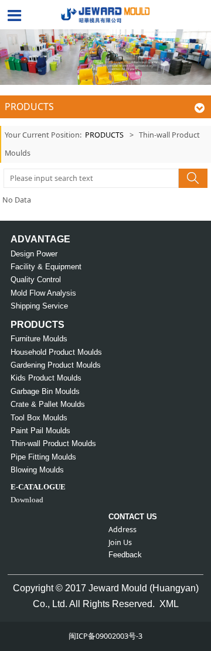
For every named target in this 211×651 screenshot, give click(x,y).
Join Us (120, 542)
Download (27, 500)
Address (122, 529)
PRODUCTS (104, 135)
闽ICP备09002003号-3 (105, 636)
